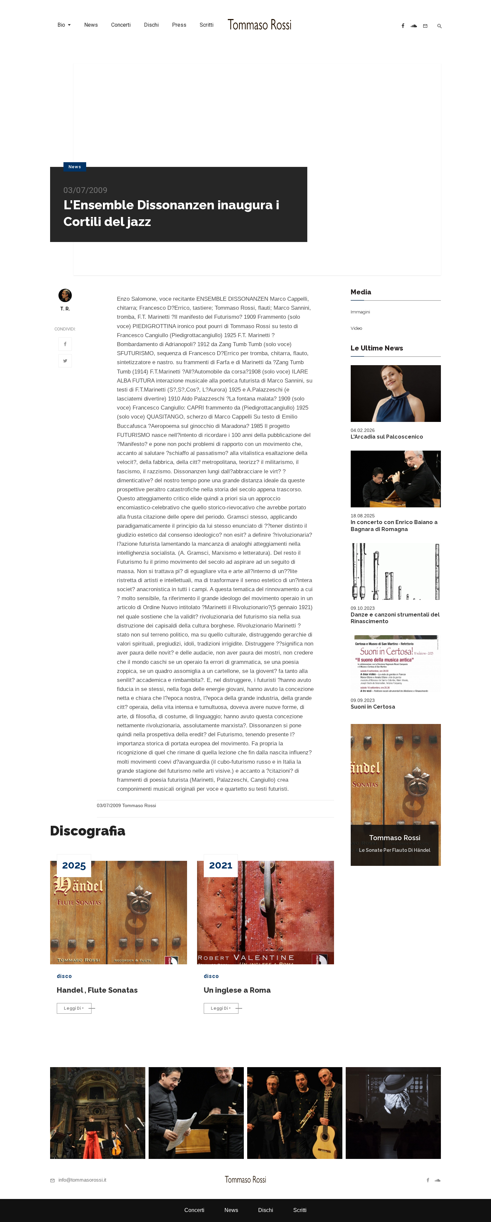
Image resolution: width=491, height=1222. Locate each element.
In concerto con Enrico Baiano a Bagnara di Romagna (394, 525)
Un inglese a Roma (237, 990)
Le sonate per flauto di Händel (394, 850)
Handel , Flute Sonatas (97, 990)
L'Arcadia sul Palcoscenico (387, 437)
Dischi (151, 25)
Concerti (121, 25)
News (91, 25)
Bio (61, 25)
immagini (360, 311)
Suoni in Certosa (373, 707)
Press (179, 25)
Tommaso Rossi (395, 838)
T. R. (65, 308)
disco (64, 976)
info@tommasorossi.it (82, 1180)
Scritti (206, 25)
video (356, 328)
